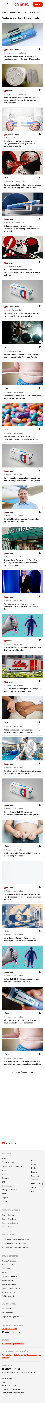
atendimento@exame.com (13, 1344)
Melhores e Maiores (9, 1309)
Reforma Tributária (9, 1261)
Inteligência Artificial (9, 1190)
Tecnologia (35, 1180)
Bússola (5, 1273)
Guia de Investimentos (10, 1223)
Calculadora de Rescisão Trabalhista (15, 1240)
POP (32, 1192)
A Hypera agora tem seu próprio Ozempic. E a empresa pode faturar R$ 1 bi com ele (22, 228)
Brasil (4, 1170)
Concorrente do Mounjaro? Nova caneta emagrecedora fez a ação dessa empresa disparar (22, 897)
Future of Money (37, 1184)
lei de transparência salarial (13, 1392)
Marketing (35, 1168)
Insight (20, 12)
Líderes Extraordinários (11, 1288)
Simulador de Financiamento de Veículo (16, 1247)
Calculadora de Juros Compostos (14, 1243)
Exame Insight (7, 1186)
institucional (7, 1378)
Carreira (5, 1174)
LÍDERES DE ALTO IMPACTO (12, 1166)
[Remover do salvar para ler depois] (40, 49)
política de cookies (9, 1385)
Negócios (12, 12)
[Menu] (3, 4)
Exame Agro (35, 1176)
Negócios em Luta (8, 1292)
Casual (33, 1164)
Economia (5, 1178)
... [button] (12, 1143)
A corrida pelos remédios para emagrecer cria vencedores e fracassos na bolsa (22, 272)
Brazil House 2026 (8, 1265)
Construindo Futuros (9, 1277)
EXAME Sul (6, 1269)
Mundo (33, 1160)
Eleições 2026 (30, 12)
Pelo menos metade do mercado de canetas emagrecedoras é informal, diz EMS (22, 606)
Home (4, 1159)
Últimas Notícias (8, 1162)
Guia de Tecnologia (9, 1219)
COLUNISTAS (6, 1202)
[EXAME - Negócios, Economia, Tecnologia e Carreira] (22, 4)
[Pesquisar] (8, 4)
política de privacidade (11, 1389)
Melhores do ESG (8, 1313)
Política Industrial (8, 1296)
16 (16, 1143)
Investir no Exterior (9, 1284)
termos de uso (7, 1382)
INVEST (4, 12)
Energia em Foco (8, 1280)
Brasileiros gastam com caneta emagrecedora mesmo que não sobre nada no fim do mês (21, 143)
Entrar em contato (9, 1329)
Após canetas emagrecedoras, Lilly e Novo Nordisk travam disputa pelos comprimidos (21, 100)
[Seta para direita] (39, 12)
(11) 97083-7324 (12, 1369)
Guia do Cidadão (8, 1215)
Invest (4, 1194)
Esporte (34, 1172)
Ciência (34, 1188)
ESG (3, 1182)
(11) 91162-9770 (12, 1332)
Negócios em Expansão (10, 1317)
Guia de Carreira (8, 1227)
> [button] (18, 1143)
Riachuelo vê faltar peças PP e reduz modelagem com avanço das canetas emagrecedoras (20, 562)
